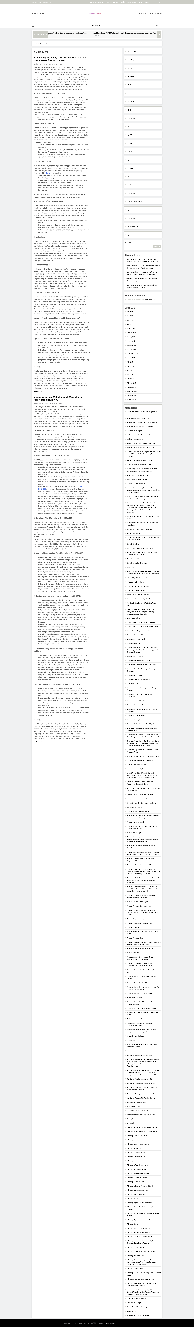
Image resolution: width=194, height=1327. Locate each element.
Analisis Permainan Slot (135, 439)
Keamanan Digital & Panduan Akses (139, 701)
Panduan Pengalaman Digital (136, 919)
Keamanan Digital (133, 684)
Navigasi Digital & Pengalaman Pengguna (140, 795)
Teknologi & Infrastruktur (135, 1148)
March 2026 (131, 328)
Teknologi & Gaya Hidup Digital (137, 1140)
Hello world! (151, 299)
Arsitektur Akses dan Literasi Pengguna (140, 460)
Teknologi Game (132, 1224)
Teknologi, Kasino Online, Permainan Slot (140, 1279)
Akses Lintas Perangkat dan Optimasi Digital (142, 422)
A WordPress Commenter (135, 299)
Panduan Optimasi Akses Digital (137, 902)
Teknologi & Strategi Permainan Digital (140, 1186)
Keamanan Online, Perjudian (136, 715)
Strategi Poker (131, 1119)
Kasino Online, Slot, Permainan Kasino (139, 631)
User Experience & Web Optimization (139, 1315)
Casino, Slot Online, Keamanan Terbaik (140, 465)
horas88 (49, 173)
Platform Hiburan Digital (135, 1019)
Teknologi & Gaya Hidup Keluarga (138, 1144)
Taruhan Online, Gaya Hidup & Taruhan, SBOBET (142, 1131)
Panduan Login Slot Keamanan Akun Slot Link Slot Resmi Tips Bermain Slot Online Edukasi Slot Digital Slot (144, 880)
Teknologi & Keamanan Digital (137, 1157)
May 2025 (130, 370)
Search (128, 243)
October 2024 (131, 400)
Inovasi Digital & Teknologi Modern (138, 595)
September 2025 (132, 354)
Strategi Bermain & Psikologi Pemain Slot (141, 1115)
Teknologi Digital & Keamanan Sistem (139, 1203)
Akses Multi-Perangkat (134, 431)
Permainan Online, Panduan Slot (137, 983)
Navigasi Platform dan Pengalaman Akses (141, 799)
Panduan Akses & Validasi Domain (138, 811)
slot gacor (130, 143)
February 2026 (131, 333)
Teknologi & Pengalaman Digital (137, 1165)
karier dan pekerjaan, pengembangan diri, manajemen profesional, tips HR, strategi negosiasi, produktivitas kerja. (140, 612)
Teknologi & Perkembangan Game (138, 1173)
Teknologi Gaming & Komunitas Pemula (140, 1236)
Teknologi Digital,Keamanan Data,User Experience (143, 1220)
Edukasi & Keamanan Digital (136, 484)
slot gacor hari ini (133, 227)
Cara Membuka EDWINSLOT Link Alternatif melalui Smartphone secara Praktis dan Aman (119, 2)
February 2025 (131, 383)
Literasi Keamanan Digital (135, 769)
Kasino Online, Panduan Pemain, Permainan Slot (143, 622)
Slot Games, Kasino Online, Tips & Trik (139, 1055)
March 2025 (131, 379)
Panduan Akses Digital (134, 833)
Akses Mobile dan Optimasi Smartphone (140, 426)
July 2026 (130, 312)
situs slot (130, 152)
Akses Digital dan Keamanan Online (139, 418)
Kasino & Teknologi (133, 618)
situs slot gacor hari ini (134, 202)
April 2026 (130, 324)
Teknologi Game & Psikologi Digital (139, 1232)
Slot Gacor (130, 102)
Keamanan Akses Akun (134, 643)
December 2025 (132, 341)
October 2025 (131, 349)
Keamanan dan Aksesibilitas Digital (139, 679)
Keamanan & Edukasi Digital (136, 635)
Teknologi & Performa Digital (136, 1169)
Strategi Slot (131, 1123)
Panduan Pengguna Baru (135, 938)
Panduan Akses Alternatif (135, 822)
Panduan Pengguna (133, 927)
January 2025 (131, 387)
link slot (129, 110)
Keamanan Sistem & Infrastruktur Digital (140, 724)
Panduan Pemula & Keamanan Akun (139, 906)
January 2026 (131, 337)
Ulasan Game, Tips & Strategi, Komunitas (140, 1307)
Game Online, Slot (133, 544)
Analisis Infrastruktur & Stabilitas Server (140, 435)
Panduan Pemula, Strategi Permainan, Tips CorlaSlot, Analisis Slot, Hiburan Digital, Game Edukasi (142, 912)
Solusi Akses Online (133, 1106)
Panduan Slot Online (133, 953)
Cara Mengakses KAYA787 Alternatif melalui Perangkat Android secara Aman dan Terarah (69, 33)
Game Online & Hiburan (134, 533)
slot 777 (129, 135)
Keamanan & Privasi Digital (136, 639)
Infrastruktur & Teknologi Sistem (138, 586)
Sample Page (95, 26)
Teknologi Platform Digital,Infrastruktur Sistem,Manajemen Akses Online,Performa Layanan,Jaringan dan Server (141, 1262)
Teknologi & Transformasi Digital (138, 1190)
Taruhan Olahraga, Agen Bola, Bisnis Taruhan (142, 1127)
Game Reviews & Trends (135, 559)
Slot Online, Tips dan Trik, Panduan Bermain (141, 1098)
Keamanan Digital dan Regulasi (137, 705)
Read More (37, 391)
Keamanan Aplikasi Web (135, 675)
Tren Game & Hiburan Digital (136, 1298)
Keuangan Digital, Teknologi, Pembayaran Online (143, 756)
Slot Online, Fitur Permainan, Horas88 (139, 1079)
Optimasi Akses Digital (134, 807)
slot (128, 93)
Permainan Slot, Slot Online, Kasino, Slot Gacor (142, 1008)
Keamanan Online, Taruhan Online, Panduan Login (143, 720)
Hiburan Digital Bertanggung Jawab (138, 578)
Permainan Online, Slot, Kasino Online (139, 993)
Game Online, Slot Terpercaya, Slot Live (140, 548)
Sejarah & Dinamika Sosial (135, 1036)
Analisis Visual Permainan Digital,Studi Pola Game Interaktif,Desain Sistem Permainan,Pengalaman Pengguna (144, 454)
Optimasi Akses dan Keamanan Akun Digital (141, 803)
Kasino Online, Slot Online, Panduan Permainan (142, 626)
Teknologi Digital (132, 1198)
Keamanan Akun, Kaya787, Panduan (138, 660)
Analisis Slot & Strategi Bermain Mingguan (141, 443)
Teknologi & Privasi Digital (135, 1182)
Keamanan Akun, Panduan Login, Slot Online (141, 665)
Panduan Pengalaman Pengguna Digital (140, 923)
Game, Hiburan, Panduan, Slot (137, 563)
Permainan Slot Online (134, 998)
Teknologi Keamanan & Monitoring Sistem (141, 1251)
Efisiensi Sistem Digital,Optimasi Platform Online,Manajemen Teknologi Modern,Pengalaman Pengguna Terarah (143, 490)
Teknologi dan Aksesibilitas (136, 1194)
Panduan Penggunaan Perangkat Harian (140, 949)
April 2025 (130, 375)
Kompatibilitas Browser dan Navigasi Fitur (141, 760)
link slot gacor (131, 85)
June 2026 (130, 316)
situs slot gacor (132, 118)
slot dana (130, 185)
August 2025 (131, 358)
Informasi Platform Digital (135, 582)
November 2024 (132, 395)
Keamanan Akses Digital (135, 656)
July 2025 (130, 362)
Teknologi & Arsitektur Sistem (137, 1136)
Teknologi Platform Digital (135, 1256)
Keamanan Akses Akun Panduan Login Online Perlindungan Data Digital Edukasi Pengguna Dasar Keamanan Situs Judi (144, 650)
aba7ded (38, 64)
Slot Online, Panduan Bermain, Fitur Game (141, 1083)
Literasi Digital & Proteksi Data (137, 765)
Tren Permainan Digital (134, 1303)
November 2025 (132, 345)
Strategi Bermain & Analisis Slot (137, 1110)
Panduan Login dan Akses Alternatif (139, 865)
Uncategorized (131, 1311)
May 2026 (130, 320)
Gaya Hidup (130, 567)
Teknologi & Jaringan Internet (136, 1152)
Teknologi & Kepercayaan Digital (137, 1161)
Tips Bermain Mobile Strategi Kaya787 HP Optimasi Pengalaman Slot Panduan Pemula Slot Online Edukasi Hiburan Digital (143, 1292)
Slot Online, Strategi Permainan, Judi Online (141, 1094)
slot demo (130, 168)
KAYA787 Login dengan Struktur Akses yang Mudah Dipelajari (129, 33)
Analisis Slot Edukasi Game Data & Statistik (141, 447)
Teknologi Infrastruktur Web (136, 1247)
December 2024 (132, 391)
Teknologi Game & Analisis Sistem (138, 1228)
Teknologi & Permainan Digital (137, 1178)
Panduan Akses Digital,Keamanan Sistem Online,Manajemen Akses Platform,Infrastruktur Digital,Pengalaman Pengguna (143, 839)
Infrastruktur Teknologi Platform (137, 590)
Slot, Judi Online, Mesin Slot (136, 1102)
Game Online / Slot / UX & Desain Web (139, 529)
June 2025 (130, 366)
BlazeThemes (110, 1323)
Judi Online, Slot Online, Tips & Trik (138, 599)
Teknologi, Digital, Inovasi (135, 1268)
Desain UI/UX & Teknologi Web (137, 479)
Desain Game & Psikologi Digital (138, 475)
